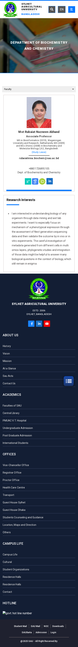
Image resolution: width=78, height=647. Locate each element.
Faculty (7, 89)
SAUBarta (27, 632)
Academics (12, 395)
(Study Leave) (39, 152)
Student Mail (20, 626)
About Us (10, 335)
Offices (9, 454)
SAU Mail (35, 626)
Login (53, 632)
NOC (46, 626)
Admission (41, 632)
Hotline (9, 603)
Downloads (58, 626)
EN (61, 9)
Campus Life (13, 543)
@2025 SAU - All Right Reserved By (38, 641)
